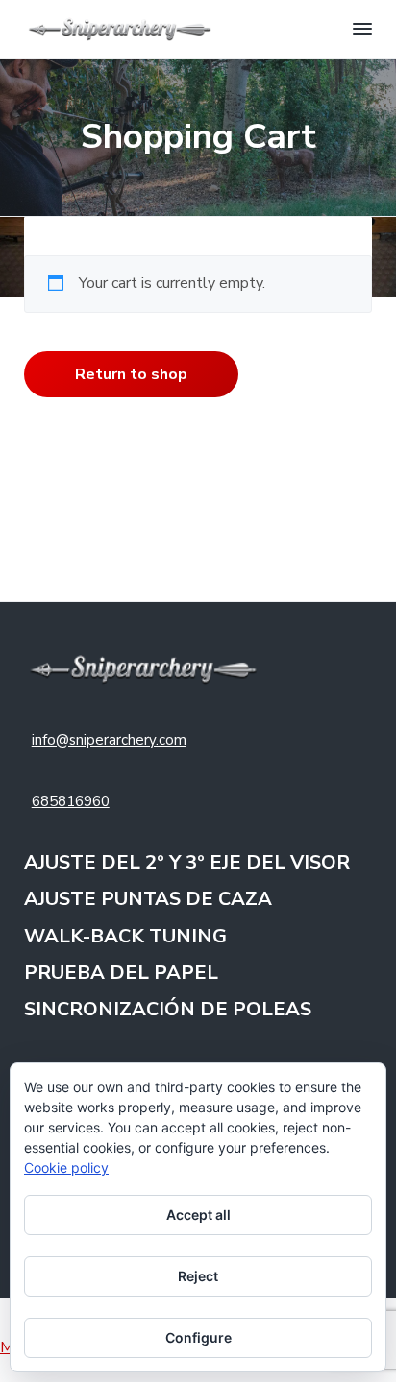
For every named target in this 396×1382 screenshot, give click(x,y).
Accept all (198, 1214)
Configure (198, 1337)
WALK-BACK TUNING (125, 937)
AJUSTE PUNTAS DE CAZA (148, 900)
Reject (198, 1276)
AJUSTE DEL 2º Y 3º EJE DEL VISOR (187, 863)
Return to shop (131, 374)
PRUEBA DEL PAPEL (121, 974)
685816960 (71, 801)
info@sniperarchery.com (109, 740)
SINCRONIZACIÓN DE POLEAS (167, 1010)
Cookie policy (66, 1167)
